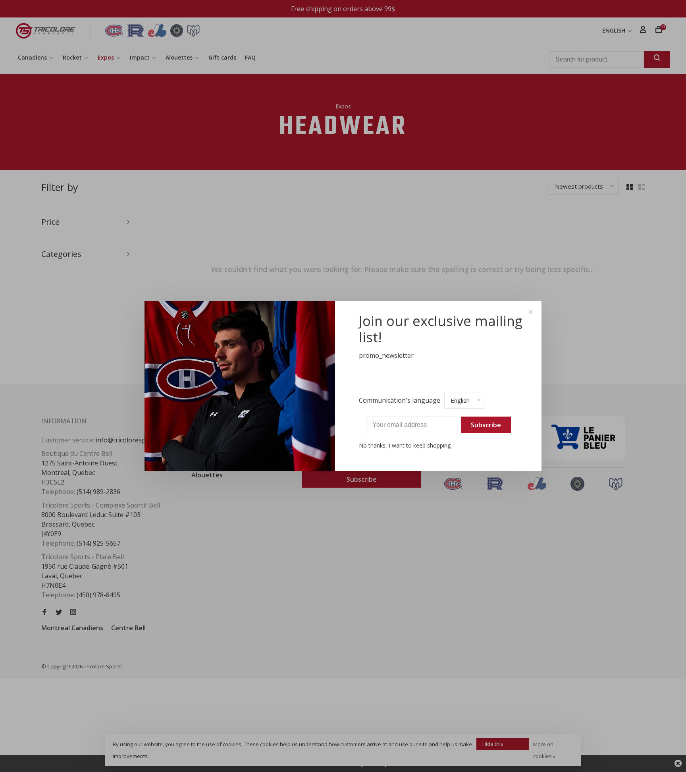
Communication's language (399, 400)
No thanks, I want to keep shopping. (405, 445)
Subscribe (486, 425)
